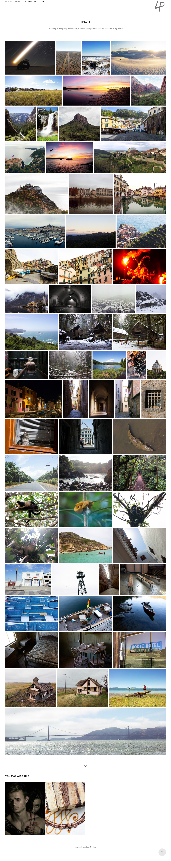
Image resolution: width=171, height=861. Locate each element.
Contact (43, 1)
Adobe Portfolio (90, 847)
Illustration (30, 1)
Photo (18, 1)
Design (8, 1)
